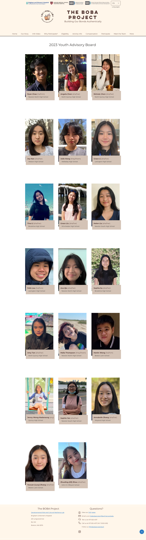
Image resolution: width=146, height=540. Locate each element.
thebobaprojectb (96, 527)
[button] (92, 33)
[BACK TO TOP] (142, 532)
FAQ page (91, 512)
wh (103, 527)
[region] (39, 85)
